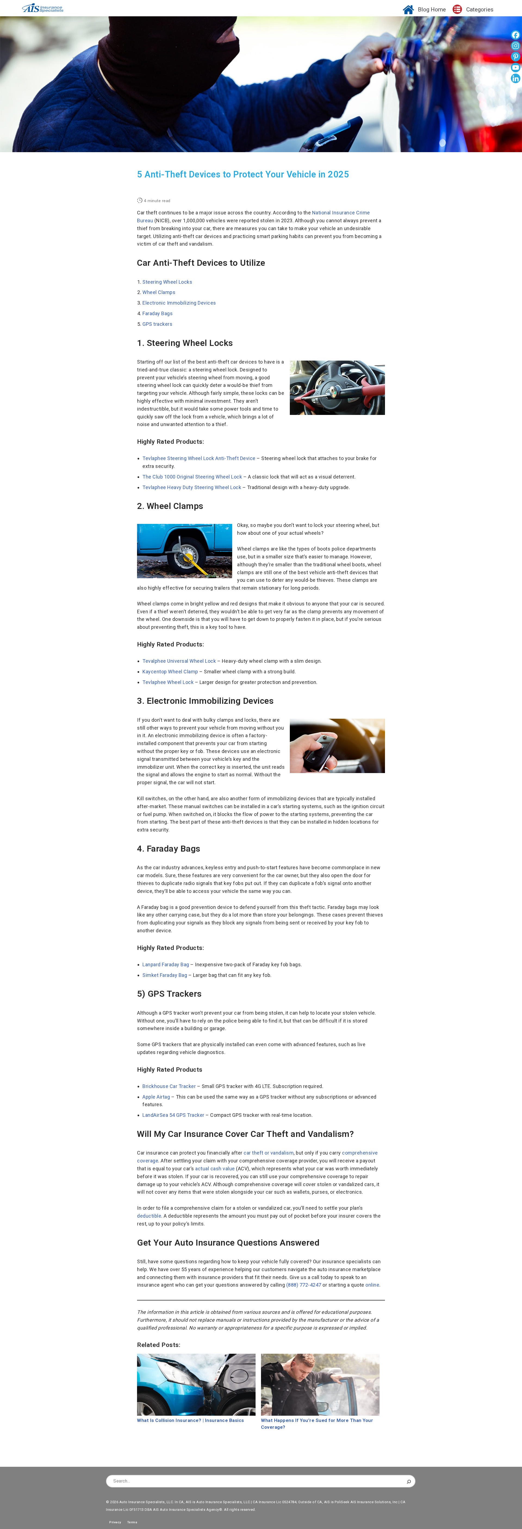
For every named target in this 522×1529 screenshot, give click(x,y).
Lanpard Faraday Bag (165, 964)
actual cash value (215, 1168)
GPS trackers (157, 324)
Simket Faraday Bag (164, 975)
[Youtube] (515, 68)
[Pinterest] (515, 57)
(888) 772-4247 (303, 1285)
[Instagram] (515, 46)
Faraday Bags (157, 313)
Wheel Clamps (158, 292)
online (372, 1285)
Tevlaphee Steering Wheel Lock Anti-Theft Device (199, 458)
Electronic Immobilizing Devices (179, 303)
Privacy (113, 1522)
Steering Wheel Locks (167, 282)
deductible (149, 1216)
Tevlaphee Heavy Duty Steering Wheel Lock (191, 487)
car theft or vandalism (269, 1153)
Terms (132, 1522)
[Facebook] (515, 35)
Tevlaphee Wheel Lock (168, 682)
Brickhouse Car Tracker (169, 1086)
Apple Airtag (156, 1097)
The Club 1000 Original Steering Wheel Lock (192, 477)
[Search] (409, 1481)
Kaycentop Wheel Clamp (170, 671)
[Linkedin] (515, 79)
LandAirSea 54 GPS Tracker (173, 1115)
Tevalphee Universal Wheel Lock (179, 661)
